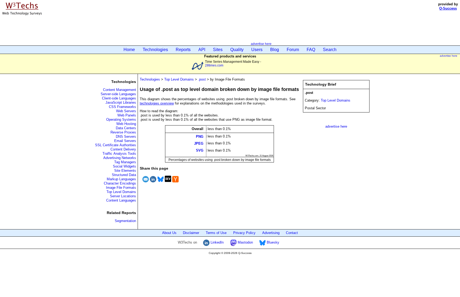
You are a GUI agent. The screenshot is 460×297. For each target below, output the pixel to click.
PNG (199, 136)
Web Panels (126, 115)
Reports (183, 49)
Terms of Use (216, 233)
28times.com (214, 65)
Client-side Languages (119, 98)
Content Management (119, 90)
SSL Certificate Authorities (115, 145)
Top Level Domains (121, 192)
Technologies (155, 49)
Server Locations (123, 196)
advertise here (261, 43)
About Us (169, 233)
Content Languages (121, 200)
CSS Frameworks (122, 107)
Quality (237, 49)
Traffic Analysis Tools (119, 154)
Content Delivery (123, 149)
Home (129, 49)
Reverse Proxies (123, 132)
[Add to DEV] (168, 183)
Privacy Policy (244, 233)
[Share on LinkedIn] (153, 183)
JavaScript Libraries (120, 102)
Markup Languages (121, 179)
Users (256, 49)
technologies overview (157, 103)
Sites (218, 49)
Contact (292, 233)
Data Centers (126, 128)
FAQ (311, 49)
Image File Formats (121, 188)
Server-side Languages (118, 94)
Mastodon (245, 242)
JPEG (198, 143)
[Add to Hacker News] (175, 183)
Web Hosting (126, 124)
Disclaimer (191, 233)
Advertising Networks (119, 158)
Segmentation (125, 221)
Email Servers (125, 141)
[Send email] (145, 183)
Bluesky (272, 242)
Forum (293, 49)
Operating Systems (121, 120)
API (201, 49)
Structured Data (124, 175)
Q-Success (448, 8)
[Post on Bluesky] (160, 183)
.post (202, 79)
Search (329, 49)
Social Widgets (124, 166)
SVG (199, 150)
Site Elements (125, 171)
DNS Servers (126, 137)
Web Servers (126, 111)
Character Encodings (120, 183)
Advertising (271, 233)
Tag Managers (125, 162)
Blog (274, 49)
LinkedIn (217, 242)
